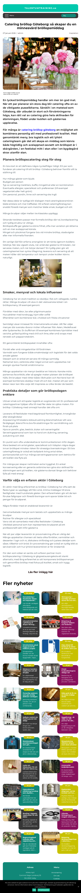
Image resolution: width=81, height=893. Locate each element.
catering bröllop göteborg (39, 129)
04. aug (29, 593)
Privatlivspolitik (44, 890)
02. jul (29, 761)
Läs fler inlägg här (40, 572)
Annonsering (56, 873)
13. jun (67, 810)
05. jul (29, 737)
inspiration (73, 33)
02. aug (29, 617)
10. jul (29, 689)
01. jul (29, 786)
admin (20, 33)
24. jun (29, 810)
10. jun (29, 834)
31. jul (29, 665)
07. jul (67, 689)
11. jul (68, 665)
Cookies (56, 879)
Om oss (56, 876)
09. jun (67, 834)
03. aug (68, 593)
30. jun (67, 786)
